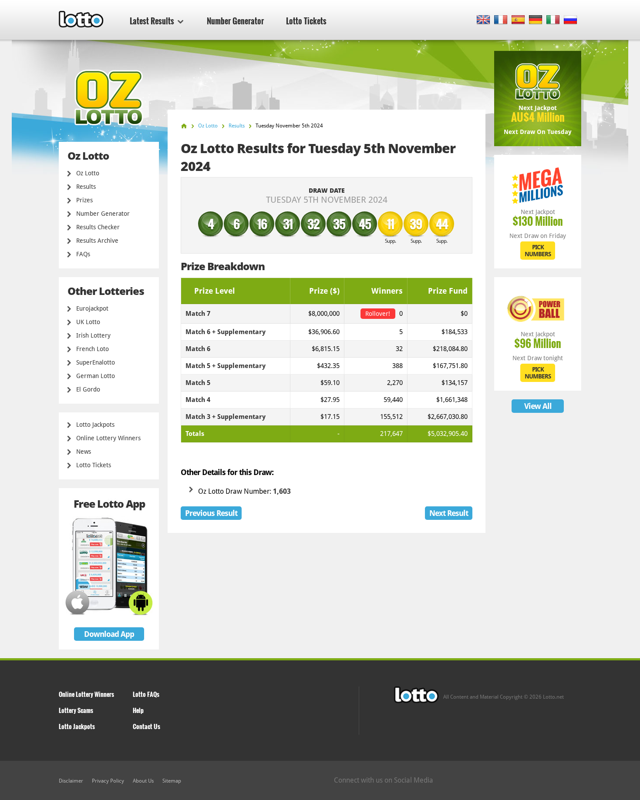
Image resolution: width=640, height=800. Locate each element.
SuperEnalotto (95, 362)
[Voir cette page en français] (501, 20)
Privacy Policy (108, 781)
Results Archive (97, 240)
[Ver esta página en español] (518, 20)
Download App (109, 634)
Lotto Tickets (306, 21)
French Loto (92, 348)
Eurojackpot (92, 308)
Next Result (448, 513)
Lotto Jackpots (95, 424)
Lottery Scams (76, 710)
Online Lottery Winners (108, 438)
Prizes (84, 200)
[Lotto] (184, 126)
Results (86, 186)
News (83, 451)
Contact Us (146, 726)
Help (138, 710)
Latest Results (152, 21)
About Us (143, 781)
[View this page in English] (483, 20)
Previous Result (211, 513)
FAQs (83, 254)
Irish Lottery (93, 335)
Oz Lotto (87, 173)
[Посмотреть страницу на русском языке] (570, 20)
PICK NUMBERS (538, 251)
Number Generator (235, 21)
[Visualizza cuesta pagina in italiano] (553, 20)
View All (538, 406)
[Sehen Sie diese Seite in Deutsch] (535, 20)
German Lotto (95, 375)
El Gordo (88, 389)
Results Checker (98, 227)
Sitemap (171, 781)
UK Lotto (88, 321)
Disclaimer (71, 781)
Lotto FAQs (146, 694)
